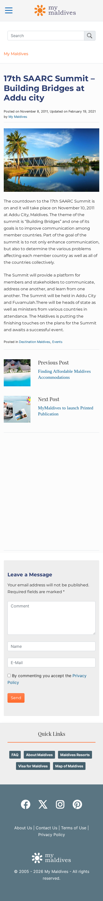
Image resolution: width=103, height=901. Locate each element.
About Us (23, 827)
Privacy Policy (51, 834)
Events (57, 342)
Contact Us (46, 827)
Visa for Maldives (33, 766)
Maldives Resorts (75, 755)
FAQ (15, 755)
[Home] (55, 10)
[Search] (90, 36)
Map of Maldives (69, 766)
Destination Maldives (34, 342)
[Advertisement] (51, 491)
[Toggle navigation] (8, 10)
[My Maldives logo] (52, 857)
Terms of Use (73, 827)
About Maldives (39, 755)
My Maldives (16, 53)
